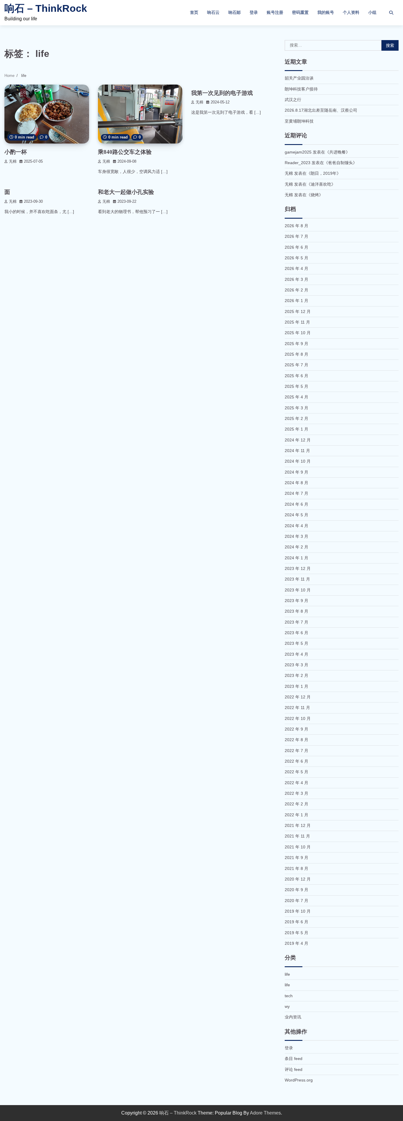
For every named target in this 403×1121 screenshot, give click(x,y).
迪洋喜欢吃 (321, 184)
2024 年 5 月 (296, 514)
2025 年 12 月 (298, 311)
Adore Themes (265, 1112)
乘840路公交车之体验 (125, 152)
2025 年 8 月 (296, 354)
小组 (372, 12)
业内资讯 (293, 1017)
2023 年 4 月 (296, 654)
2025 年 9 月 (296, 343)
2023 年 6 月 (296, 632)
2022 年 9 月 (296, 729)
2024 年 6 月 (296, 504)
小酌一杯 (15, 152)
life (287, 974)
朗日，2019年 (324, 173)
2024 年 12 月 (298, 440)
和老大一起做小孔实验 (126, 192)
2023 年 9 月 (296, 600)
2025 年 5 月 (296, 386)
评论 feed (293, 1069)
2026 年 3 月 (296, 279)
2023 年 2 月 (296, 675)
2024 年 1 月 (296, 557)
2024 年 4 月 (296, 525)
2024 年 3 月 (296, 536)
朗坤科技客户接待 (301, 89)
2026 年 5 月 (296, 257)
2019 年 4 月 (296, 943)
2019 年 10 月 (298, 911)
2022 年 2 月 (296, 804)
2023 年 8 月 (296, 611)
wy (287, 1006)
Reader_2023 (297, 162)
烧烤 (315, 194)
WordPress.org (299, 1080)
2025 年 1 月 (296, 429)
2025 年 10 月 (298, 332)
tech (289, 995)
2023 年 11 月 (297, 579)
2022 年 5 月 (296, 771)
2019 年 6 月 (296, 921)
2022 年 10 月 (298, 718)
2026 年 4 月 (296, 268)
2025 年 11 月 (297, 322)
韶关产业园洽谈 (299, 78)
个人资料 (351, 12)
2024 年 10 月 (298, 461)
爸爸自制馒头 (340, 162)
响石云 (213, 12)
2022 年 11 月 (297, 707)
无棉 (13, 161)
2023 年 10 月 (298, 590)
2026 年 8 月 (296, 225)
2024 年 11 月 (297, 450)
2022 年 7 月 (296, 750)
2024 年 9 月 (296, 472)
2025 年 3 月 (296, 407)
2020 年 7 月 (296, 900)
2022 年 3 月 (296, 793)
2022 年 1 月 (296, 814)
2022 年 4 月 (296, 782)
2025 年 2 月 (296, 418)
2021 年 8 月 (296, 868)
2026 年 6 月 (296, 247)
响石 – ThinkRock (45, 8)
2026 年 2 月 (296, 290)
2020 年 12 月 (298, 879)
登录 (254, 12)
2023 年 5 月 (296, 643)
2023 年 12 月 (298, 568)
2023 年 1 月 (296, 686)
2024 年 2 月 (296, 547)
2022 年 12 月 (298, 697)
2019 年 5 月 (296, 932)
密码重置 (300, 12)
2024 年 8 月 (296, 482)
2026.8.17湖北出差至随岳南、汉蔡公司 (321, 110)
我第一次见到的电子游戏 (222, 93)
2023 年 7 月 (296, 622)
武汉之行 (293, 99)
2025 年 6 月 (296, 375)
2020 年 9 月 (296, 889)
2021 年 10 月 (298, 847)
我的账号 (325, 12)
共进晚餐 (337, 152)
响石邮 (234, 12)
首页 (194, 12)
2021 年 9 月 (296, 857)
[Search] (391, 12)
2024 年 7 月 (296, 493)
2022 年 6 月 (296, 761)
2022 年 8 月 (296, 739)
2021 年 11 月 (297, 836)
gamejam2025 (298, 152)
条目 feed (293, 1058)
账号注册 (275, 12)
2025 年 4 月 (296, 397)
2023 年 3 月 (296, 664)
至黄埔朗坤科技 (299, 121)
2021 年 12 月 (298, 825)
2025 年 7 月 (296, 364)
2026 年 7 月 (296, 236)
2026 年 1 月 (296, 300)
